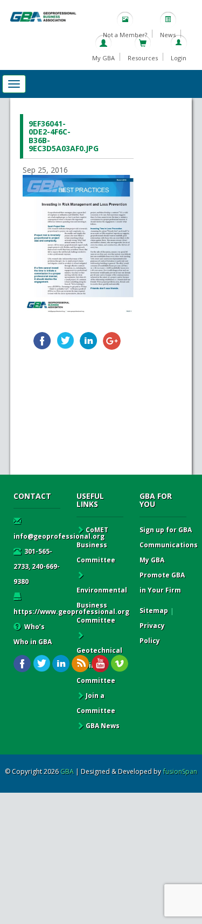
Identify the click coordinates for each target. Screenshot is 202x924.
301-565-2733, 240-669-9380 (36, 566)
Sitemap (154, 610)
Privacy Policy (152, 633)
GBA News (103, 725)
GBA (67, 771)
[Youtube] (100, 664)
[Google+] (112, 341)
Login (178, 58)
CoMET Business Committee (95, 545)
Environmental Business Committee (101, 605)
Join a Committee (95, 703)
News (168, 35)
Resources (143, 58)
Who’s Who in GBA (32, 634)
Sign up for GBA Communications (169, 537)
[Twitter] (65, 341)
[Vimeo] (119, 664)
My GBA (103, 58)
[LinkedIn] (88, 341)
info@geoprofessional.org (59, 536)
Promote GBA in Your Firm (162, 582)
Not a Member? (125, 35)
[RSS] (80, 664)
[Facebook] (42, 341)
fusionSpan (180, 771)
